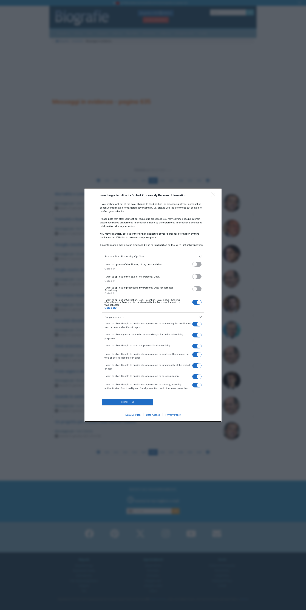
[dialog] (153, 305)
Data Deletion (133, 414)
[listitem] (153, 256)
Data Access (153, 414)
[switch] (197, 264)
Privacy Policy (173, 414)
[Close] (214, 195)
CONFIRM (127, 402)
